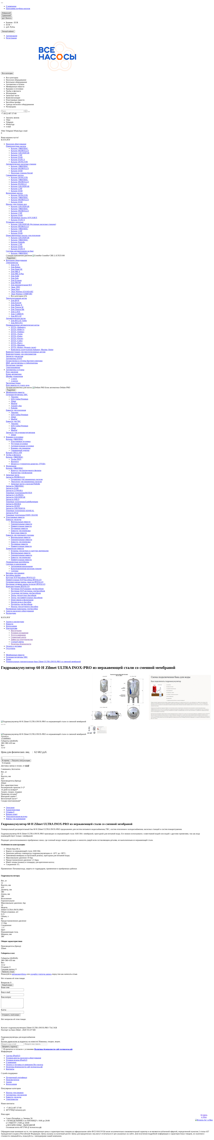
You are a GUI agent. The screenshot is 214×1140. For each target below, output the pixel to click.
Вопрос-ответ (11, 814)
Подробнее (11, 258)
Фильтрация (11, 466)
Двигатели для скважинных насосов (26, 482)
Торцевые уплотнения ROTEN (19, 493)
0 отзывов (6, 763)
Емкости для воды (13, 519)
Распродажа (11, 613)
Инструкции (16, 630)
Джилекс (14, 397)
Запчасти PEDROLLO (15, 477)
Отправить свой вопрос (11, 1015)
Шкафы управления (14, 376)
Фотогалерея (11, 626)
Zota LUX (15, 265)
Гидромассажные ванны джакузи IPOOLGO (24, 582)
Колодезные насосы (14, 193)
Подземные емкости (19, 528)
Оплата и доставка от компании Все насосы (24, 1065)
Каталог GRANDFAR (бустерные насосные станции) (33, 224)
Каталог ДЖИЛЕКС (19, 148)
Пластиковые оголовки (21, 441)
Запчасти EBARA (13, 504)
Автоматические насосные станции (21, 164)
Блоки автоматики (14, 374)
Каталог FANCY (18, 160)
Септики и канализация (16, 564)
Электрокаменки (13, 367)
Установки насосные (14, 222)
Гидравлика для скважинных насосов (27, 479)
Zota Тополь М (17, 307)
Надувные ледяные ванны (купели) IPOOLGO (25, 584)
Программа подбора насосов (18, 8)
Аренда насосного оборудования (20, 611)
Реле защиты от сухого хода (17, 385)
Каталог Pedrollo (18, 242)
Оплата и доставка (14, 646)
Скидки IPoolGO (13, 1056)
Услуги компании (18, 635)
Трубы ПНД (16, 459)
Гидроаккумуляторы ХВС (17, 395)
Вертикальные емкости (20, 522)
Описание (10, 807)
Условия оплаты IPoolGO (16, 1060)
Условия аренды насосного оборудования (23, 1058)
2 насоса (14, 381)
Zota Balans (15, 267)
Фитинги (15, 461)
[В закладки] (2, 724)
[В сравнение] (4, 724)
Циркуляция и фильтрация (22, 600)
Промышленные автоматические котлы (22, 325)
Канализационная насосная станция (26, 569)
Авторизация (11, 36)
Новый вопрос (7, 985)
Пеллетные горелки (14, 365)
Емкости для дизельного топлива (20, 535)
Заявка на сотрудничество (22, 639)
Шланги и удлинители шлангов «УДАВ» (28, 464)
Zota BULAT (16, 316)
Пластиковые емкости (15, 517)
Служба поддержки (9, 1073)
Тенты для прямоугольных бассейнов (26, 598)
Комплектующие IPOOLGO (18, 586)
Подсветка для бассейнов (21, 604)
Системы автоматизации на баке (20, 251)
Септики (14, 571)
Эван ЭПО (15, 287)
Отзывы (10, 812)
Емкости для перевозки (21, 531)
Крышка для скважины (20, 448)
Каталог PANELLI (19, 184)
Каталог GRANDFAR (20, 153)
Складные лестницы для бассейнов (26, 593)
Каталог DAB (17, 157)
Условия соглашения (19, 633)
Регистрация (11, 38)
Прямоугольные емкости (21, 526)
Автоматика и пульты (15, 370)
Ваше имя (5, 987)
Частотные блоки (13, 383)
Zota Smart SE (16, 269)
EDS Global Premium (19, 399)
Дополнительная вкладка (16, 816)
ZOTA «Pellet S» (18, 329)
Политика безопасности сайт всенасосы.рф (24, 1067)
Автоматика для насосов (16, 1095)
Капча (3, 1010)
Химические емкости (15, 548)
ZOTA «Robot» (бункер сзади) (23, 347)
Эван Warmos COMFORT (21, 294)
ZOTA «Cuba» (17, 341)
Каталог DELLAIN (14, 453)
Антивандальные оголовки (22, 446)
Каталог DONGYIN (19, 162)
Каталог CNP (16, 155)
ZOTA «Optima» (17, 332)
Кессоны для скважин (15, 573)
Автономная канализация (22, 566)
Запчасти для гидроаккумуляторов (20, 432)
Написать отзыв (8, 972)
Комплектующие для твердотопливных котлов (25, 352)
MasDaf (14, 403)
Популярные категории (11, 1088)
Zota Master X (16, 305)
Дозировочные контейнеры (17, 562)
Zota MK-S (15, 271)
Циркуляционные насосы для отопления (23, 235)
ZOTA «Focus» (17, 338)
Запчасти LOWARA (14, 490)
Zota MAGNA (17, 323)
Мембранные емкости (15, 392)
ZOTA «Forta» (17, 336)
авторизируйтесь (19, 974)
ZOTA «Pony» (17, 343)
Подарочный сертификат (16, 1077)
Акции (9, 1082)
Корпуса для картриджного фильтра (26, 470)
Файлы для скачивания (15, 819)
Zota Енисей (16, 303)
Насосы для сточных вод (16, 204)
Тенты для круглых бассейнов (23, 595)
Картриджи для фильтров (21, 473)
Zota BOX (15, 300)
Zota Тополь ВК (17, 309)
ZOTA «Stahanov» (18, 327)
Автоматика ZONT (14, 358)
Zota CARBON (17, 314)
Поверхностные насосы (16, 146)
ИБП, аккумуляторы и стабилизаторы (22, 363)
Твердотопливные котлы (16, 298)
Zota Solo (15, 278)
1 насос (14, 379)
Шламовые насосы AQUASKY (24, 218)
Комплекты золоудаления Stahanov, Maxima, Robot (32, 350)
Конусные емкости (19, 533)
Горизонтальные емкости (21, 524)
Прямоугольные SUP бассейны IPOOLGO (23, 580)
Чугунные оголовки (19, 444)
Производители (12, 1080)
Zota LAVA (15, 312)
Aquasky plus (16, 406)
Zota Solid (15, 276)
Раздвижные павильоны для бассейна (22, 609)
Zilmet (13, 401)
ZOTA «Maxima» (18, 345)
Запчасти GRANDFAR (15, 497)
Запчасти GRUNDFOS (15, 508)
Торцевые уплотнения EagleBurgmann (22, 502)
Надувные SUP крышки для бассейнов (27, 589)
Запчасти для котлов (14, 356)
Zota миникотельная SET (21, 285)
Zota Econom (16, 280)
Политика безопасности (21, 644)
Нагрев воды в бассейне (21, 602)
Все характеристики (9, 785)
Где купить (10, 648)
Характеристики (13, 810)
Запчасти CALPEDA (15, 495)
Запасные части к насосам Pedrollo (25, 484)
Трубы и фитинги (13, 455)
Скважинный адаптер (20, 450)
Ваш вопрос (6, 997)
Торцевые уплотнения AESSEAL (20, 511)
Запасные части (12, 475)
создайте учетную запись (41, 974)
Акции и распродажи (15, 622)
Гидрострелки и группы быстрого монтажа (24, 361)
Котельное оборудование (16, 260)
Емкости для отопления (16, 410)
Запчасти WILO (12, 499)
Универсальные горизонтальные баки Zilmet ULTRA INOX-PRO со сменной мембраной (43, 661)
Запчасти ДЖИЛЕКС (15, 486)
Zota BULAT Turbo (19, 321)
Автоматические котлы (16, 318)
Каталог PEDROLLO (20, 151)
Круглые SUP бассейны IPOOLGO (20, 577)
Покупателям (11, 628)
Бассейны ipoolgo (13, 575)
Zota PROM (16, 283)
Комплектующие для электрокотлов (21, 354)
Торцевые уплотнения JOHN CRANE (22, 515)
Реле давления (12, 372)
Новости (9, 624)
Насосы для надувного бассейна (24, 606)
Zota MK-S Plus (17, 274)
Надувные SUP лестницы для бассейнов (28, 591)
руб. (6, 18)
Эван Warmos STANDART (22, 292)
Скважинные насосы (15, 175)
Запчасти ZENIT (13, 506)
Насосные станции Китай (22, 173)
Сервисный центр (18, 637)
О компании (11, 6)
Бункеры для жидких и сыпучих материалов (30, 551)
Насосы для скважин (15, 1093)
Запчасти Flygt (12, 513)
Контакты (10, 1069)
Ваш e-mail (5, 992)
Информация (6, 1051)
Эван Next (15, 289)
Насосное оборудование (16, 144)
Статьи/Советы (17, 642)
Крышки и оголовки (14, 437)
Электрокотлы (12, 263)
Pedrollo (14, 408)
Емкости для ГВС (13, 421)
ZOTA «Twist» (17, 334)
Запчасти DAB (12, 488)
